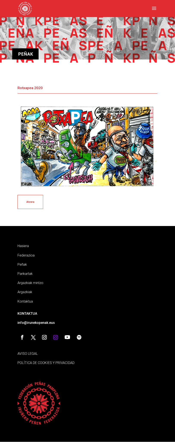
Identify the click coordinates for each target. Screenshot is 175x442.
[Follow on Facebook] (22, 337)
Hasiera (23, 246)
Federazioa (26, 255)
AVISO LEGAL (28, 354)
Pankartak (25, 274)
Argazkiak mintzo (30, 283)
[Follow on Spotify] (79, 337)
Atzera (30, 201)
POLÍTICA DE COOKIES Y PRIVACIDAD (46, 363)
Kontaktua (25, 301)
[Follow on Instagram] (44, 337)
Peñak (22, 264)
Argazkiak (25, 292)
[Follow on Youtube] (67, 337)
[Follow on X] (33, 337)
